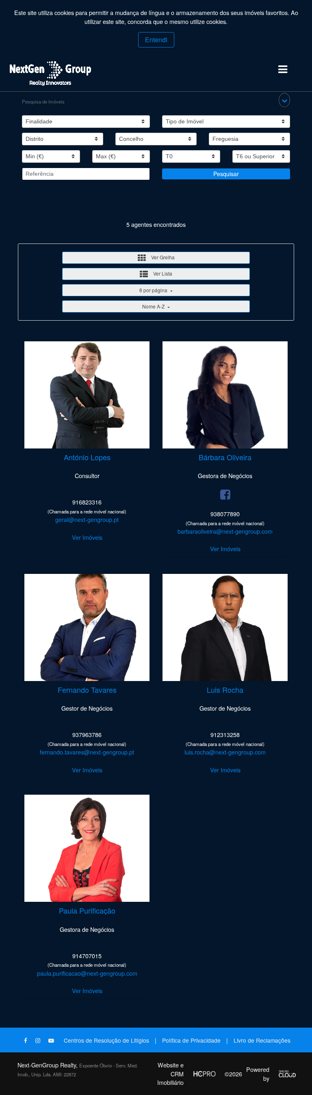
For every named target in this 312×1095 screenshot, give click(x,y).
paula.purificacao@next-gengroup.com (87, 973)
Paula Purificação (87, 910)
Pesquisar (226, 174)
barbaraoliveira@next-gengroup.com (225, 531)
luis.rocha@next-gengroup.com (225, 752)
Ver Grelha (162, 257)
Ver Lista (162, 273)
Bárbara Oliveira (225, 457)
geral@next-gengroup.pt (87, 519)
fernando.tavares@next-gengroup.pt (87, 752)
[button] (284, 100)
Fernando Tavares (87, 689)
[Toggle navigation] (282, 70)
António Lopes (87, 457)
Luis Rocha (225, 689)
